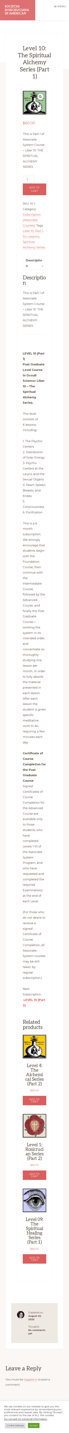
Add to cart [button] (34, 1100)
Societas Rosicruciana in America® (17, 10)
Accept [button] (34, 1425)
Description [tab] (34, 263)
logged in (30, 1379)
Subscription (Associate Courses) (32, 220)
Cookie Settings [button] (15, 1425)
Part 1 (39, 231)
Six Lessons (31, 236)
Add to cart (34, 189)
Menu (61, 6)
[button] (40, 97)
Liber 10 (28, 231)
